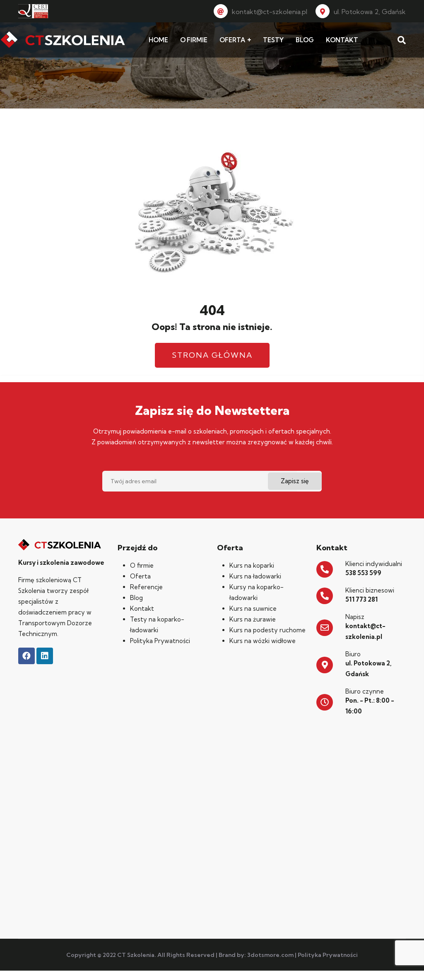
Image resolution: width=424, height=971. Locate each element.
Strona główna (212, 355)
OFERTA (232, 40)
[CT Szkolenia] (63, 40)
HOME (158, 40)
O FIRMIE (193, 40)
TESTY (273, 40)
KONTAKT (342, 40)
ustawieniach (291, 962)
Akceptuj (349, 958)
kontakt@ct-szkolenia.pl (269, 11)
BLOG (305, 40)
